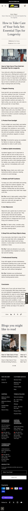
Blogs (15, 14)
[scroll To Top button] (2, 508)
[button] (2, 5)
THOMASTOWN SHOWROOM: (5, 444)
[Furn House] (14, 6)
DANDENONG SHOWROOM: (5, 420)
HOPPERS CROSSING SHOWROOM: (18, 421)
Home (11, 14)
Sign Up (14, 477)
